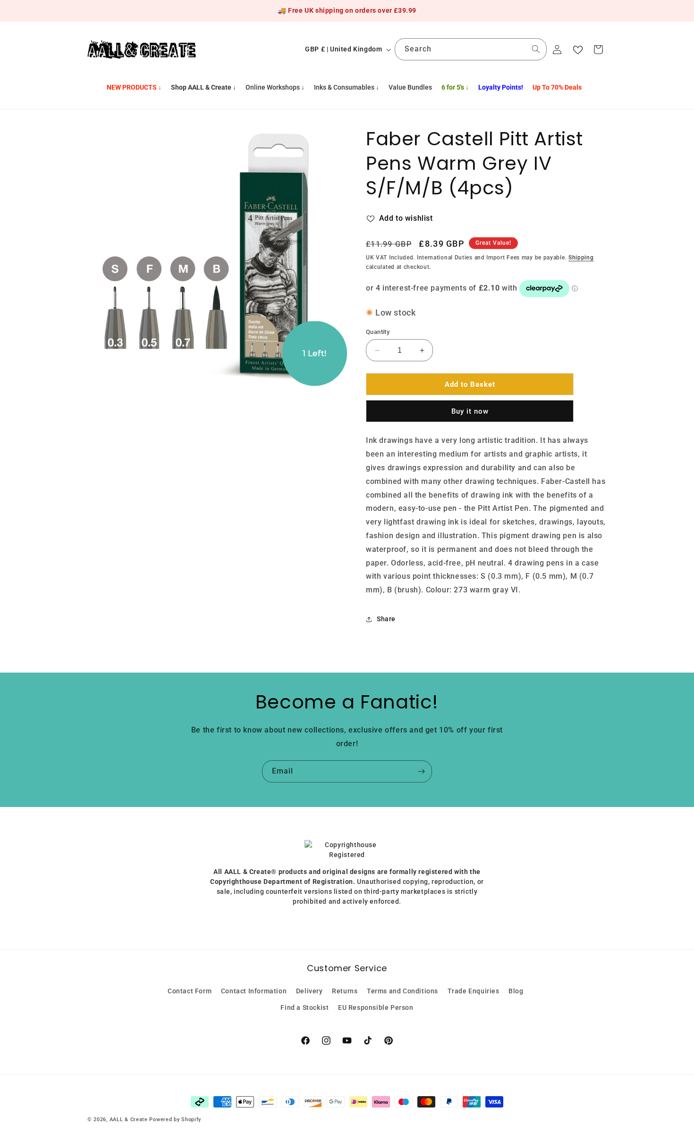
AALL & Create (129, 1119)
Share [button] (386, 619)
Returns (344, 991)
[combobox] (470, 49)
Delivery (309, 991)
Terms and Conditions (402, 991)
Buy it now (470, 411)
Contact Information (254, 991)
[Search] (535, 49)
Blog (515, 991)
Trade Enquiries (473, 991)
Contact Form (190, 991)
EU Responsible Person (376, 1007)
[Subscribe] (421, 771)
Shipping (581, 257)
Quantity (377, 331)
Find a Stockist (304, 1007)
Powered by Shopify (175, 1119)
